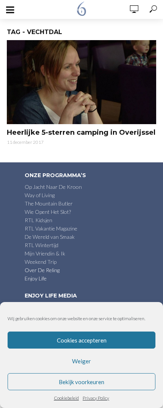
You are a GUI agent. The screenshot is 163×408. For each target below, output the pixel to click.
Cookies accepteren (82, 340)
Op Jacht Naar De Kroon (53, 187)
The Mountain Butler (49, 203)
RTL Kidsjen (38, 220)
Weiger (81, 361)
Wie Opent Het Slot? (48, 212)
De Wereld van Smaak (50, 237)
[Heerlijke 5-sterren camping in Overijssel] (81, 82)
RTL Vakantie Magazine (51, 228)
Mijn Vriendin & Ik (45, 253)
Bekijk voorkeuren (81, 381)
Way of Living (40, 195)
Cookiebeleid (66, 398)
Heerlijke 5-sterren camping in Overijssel (81, 132)
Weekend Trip (40, 262)
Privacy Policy (96, 398)
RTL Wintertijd (41, 245)
